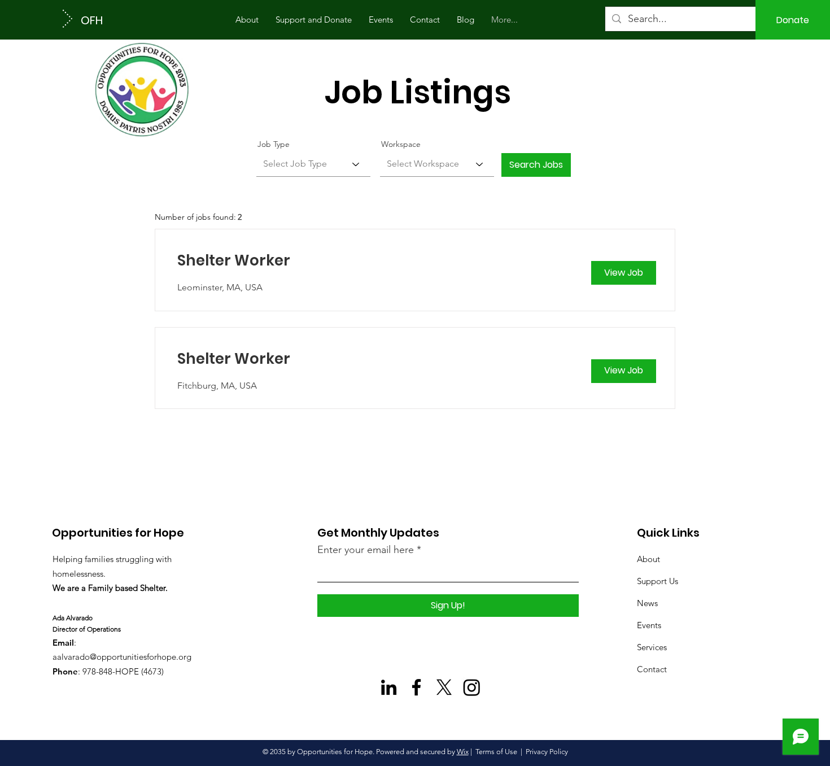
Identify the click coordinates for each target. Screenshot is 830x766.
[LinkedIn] (389, 687)
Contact (652, 669)
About (648, 559)
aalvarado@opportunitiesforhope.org (122, 656)
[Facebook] (416, 687)
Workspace (401, 144)
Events (649, 625)
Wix (463, 751)
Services (652, 647)
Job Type (273, 144)
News (647, 603)
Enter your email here (365, 550)
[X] (444, 687)
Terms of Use (496, 751)
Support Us (657, 581)
